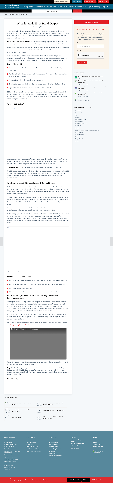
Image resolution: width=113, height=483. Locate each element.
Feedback (29, 440)
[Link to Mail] (10, 1)
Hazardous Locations (80, 119)
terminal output (63, 372)
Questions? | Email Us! (90, 1)
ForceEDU (51, 440)
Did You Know (16, 368)
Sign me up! (82, 62)
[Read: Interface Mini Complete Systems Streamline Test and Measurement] (76, 81)
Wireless (77, 141)
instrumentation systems (36, 368)
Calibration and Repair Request (76, 440)
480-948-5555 (103, 2)
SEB (20, 370)
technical (45, 372)
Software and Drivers (76, 446)
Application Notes (53, 446)
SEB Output (26, 370)
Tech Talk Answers (35, 372)
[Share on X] (10, 384)
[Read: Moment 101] (76, 99)
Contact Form (30, 444)
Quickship (77, 136)
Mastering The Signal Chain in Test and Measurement (90, 76)
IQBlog (9, 370)
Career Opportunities (32, 446)
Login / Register (77, 1)
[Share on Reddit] (17, 384)
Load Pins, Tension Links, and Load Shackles (12, 451)
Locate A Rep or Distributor (33, 451)
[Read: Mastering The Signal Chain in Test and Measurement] (76, 77)
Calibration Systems (9, 467)
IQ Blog (61, 368)
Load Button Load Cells (81, 123)
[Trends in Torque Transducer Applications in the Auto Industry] (111, 241)
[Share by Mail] (20, 384)
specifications (35, 370)
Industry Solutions (53, 444)
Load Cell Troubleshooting (77, 443)
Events (94, 440)
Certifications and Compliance (34, 449)
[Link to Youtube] (13, 1)
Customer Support (31, 442)
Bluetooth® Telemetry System (10, 462)
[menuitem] (28, 6)
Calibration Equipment (80, 113)
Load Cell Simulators (80, 126)
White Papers (52, 453)
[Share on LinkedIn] (15, 384)
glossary (24, 368)
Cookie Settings (96, 480)
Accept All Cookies (74, 480)
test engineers (12, 374)
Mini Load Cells (79, 132)
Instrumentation (79, 121)
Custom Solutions (53, 442)
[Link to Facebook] (5, 1)
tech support (17, 372)
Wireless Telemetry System (11, 459)
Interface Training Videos (55, 455)
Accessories (78, 110)
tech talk (25, 372)
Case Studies (52, 451)
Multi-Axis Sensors (79, 134)
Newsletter (96, 442)
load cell (15, 370)
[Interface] (17, 6)
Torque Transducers (80, 139)
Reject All (86, 480)
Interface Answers (52, 368)
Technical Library (75, 448)
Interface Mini (8, 442)
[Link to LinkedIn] (7, 1)
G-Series (77, 117)
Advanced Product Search (61, 1)
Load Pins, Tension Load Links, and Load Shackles (87, 130)
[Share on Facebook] (7, 384)
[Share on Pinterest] (12, 384)
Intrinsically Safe (8, 465)
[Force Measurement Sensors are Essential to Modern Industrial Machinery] (1, 241)
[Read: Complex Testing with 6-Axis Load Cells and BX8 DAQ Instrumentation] (76, 93)
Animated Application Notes (56, 449)
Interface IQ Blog (97, 444)
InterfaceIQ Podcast (98, 446)
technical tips (53, 372)
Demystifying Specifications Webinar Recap (24, 325)
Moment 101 (81, 99)
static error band (46, 370)
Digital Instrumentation (81, 115)
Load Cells (77, 128)
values (20, 374)
